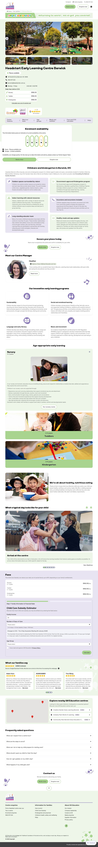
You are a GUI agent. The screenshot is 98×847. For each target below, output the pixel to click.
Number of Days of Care (15, 621)
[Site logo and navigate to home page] (22, 6)
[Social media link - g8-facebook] (66, 825)
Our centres (16, 11)
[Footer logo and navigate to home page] (9, 797)
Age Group (10, 641)
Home (9, 11)
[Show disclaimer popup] (59, 668)
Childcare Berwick (26, 11)
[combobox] (49, 624)
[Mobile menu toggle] (92, 7)
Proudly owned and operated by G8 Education (80, 844)
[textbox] (49, 625)
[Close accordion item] (89, 352)
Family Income (11, 614)
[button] (6, 38)
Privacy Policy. (36, 648)
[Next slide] (91, 667)
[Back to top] (49, 788)
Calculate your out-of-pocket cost (21, 103)
